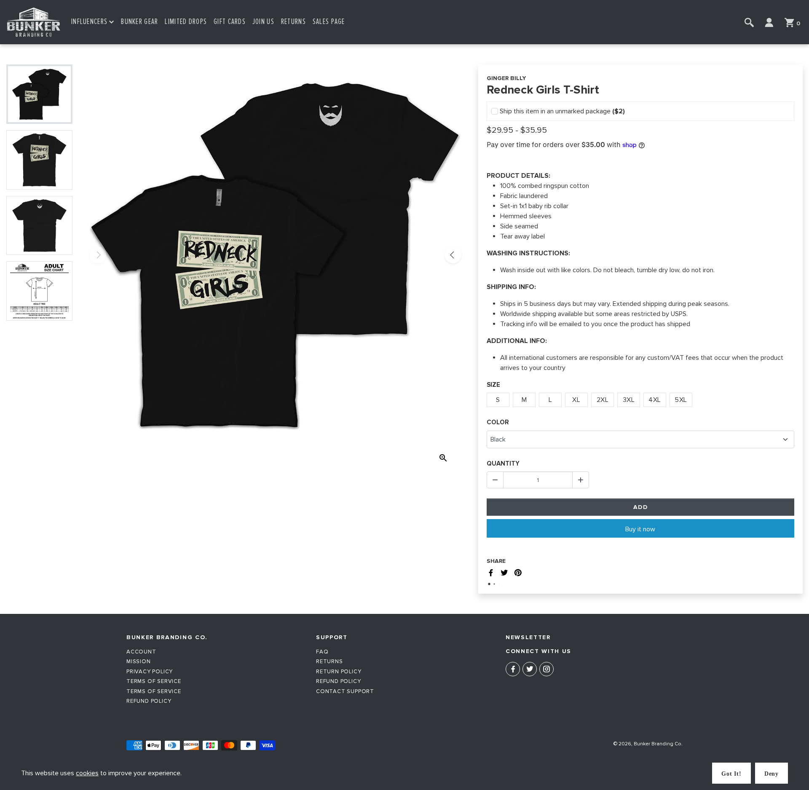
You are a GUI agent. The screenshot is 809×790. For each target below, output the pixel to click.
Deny (771, 774)
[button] (92, 22)
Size (493, 384)
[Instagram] (546, 669)
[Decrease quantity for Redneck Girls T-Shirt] (495, 479)
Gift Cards (230, 22)
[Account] (769, 22)
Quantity (503, 463)
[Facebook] (513, 669)
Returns (293, 22)
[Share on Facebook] (491, 574)
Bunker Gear (139, 22)
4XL (654, 400)
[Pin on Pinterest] (518, 574)
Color (498, 422)
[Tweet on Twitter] (504, 574)
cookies (87, 773)
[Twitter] (529, 669)
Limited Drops (186, 22)
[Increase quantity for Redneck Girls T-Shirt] (580, 479)
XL (576, 400)
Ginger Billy (506, 78)
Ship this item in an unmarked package (562, 111)
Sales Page (329, 22)
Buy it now (640, 529)
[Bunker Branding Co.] (33, 22)
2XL (603, 400)
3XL (629, 400)
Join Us (263, 22)
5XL (681, 400)
